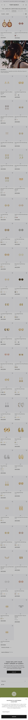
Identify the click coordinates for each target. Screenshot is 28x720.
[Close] (26, 699)
